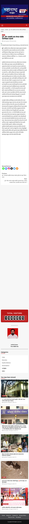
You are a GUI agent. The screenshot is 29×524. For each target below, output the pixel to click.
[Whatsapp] (3, 168)
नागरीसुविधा (4, 368)
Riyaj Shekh (5, 402)
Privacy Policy (22, 515)
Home (3, 515)
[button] (2, 25)
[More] (17, 168)
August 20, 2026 (11, 457)
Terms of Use (11, 517)
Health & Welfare (6, 362)
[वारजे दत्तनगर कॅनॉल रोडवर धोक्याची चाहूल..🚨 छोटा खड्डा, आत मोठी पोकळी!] (14, 470)
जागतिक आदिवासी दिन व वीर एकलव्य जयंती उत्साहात (12, 507)
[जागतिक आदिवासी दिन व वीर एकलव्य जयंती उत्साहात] (14, 497)
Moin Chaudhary (6, 41)
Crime (3, 357)
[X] (11, 168)
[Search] (26, 25)
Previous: (14, 175)
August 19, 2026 (11, 483)
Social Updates (5, 365)
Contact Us (15, 515)
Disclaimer (18, 517)
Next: (16, 180)
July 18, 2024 (13, 41)
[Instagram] (9, 168)
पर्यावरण (3, 371)
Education (4, 360)
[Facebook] (6, 168)
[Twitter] (14, 168)
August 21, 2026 (11, 402)
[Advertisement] (14, 150)
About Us (8, 515)
